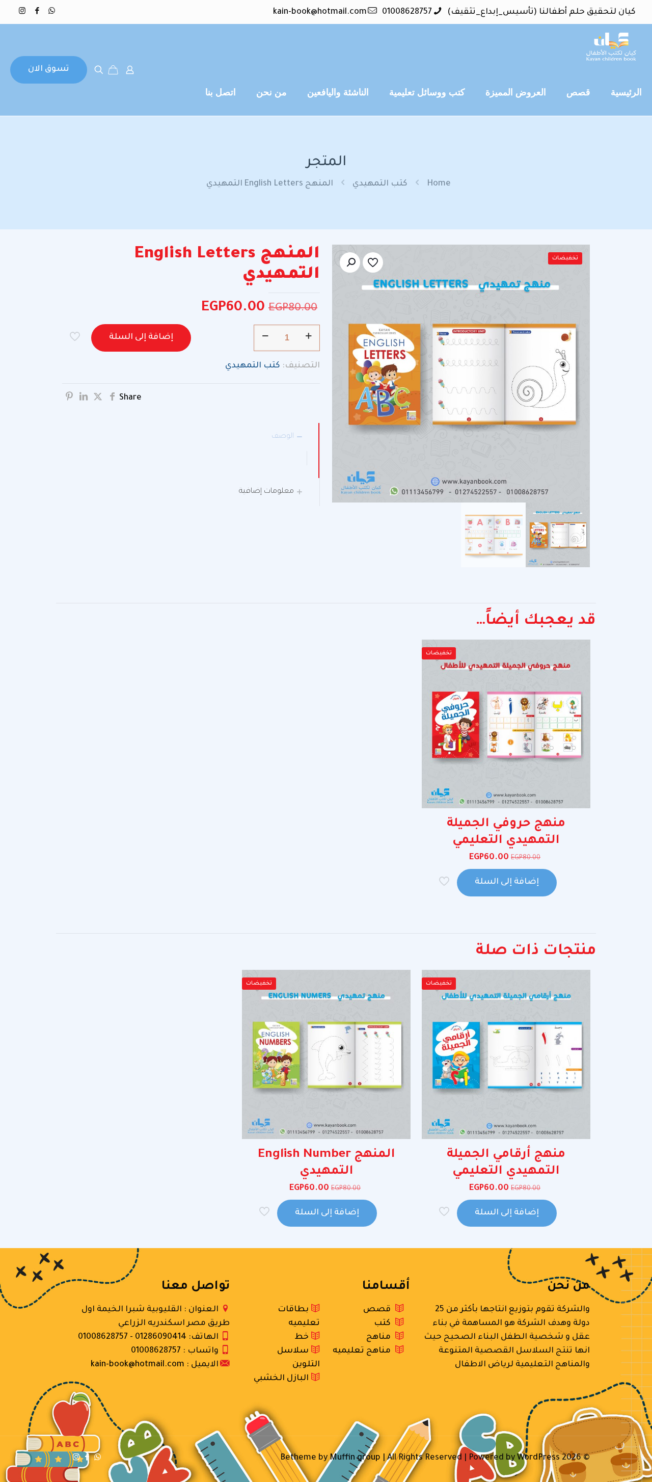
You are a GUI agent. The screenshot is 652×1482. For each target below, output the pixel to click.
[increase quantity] (308, 338)
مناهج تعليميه (364, 1351)
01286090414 (160, 1337)
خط (302, 1337)
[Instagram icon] (22, 12)
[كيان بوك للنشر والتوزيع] (611, 47)
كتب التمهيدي (380, 184)
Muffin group (355, 1458)
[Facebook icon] (37, 12)
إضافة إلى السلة (141, 337)
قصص (379, 1309)
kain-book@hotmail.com (320, 12)
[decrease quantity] (265, 338)
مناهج (380, 1337)
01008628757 (407, 12)
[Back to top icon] (603, 1461)
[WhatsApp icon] (52, 12)
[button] (350, 262)
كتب (384, 1323)
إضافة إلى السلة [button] (507, 882)
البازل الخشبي (282, 1378)
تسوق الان (48, 69)
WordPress (538, 1458)
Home (439, 184)
